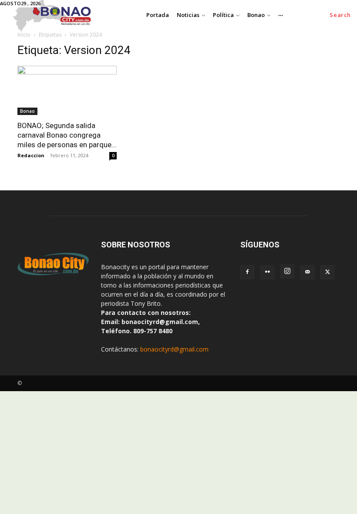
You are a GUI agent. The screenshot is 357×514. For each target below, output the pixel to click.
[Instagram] (287, 271)
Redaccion (30, 155)
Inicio (23, 34)
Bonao (27, 111)
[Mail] (307, 272)
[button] (340, 15)
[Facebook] (247, 272)
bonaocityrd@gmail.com (174, 349)
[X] (327, 272)
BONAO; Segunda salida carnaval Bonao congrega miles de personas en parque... (67, 135)
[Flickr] (267, 272)
